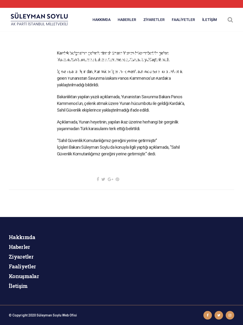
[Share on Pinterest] (117, 179)
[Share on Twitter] (103, 179)
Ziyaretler (21, 256)
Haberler (19, 246)
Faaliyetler (22, 266)
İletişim (18, 285)
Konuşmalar (24, 276)
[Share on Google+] (110, 179)
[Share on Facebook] (98, 179)
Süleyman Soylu (49, 315)
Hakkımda (22, 237)
